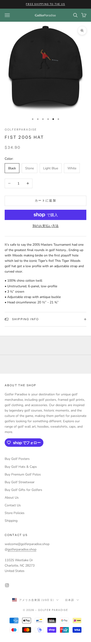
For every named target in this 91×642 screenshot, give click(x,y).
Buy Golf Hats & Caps (21, 467)
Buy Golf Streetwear (20, 482)
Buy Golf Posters (17, 459)
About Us (12, 497)
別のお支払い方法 (45, 226)
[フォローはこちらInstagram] (7, 585)
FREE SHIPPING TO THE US (45, 4)
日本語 (69, 600)
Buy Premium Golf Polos (23, 474)
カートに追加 (45, 201)
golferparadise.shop (22, 549)
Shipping (11, 520)
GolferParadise (21, 129)
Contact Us (13, 505)
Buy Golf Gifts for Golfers (23, 490)
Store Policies (14, 513)
